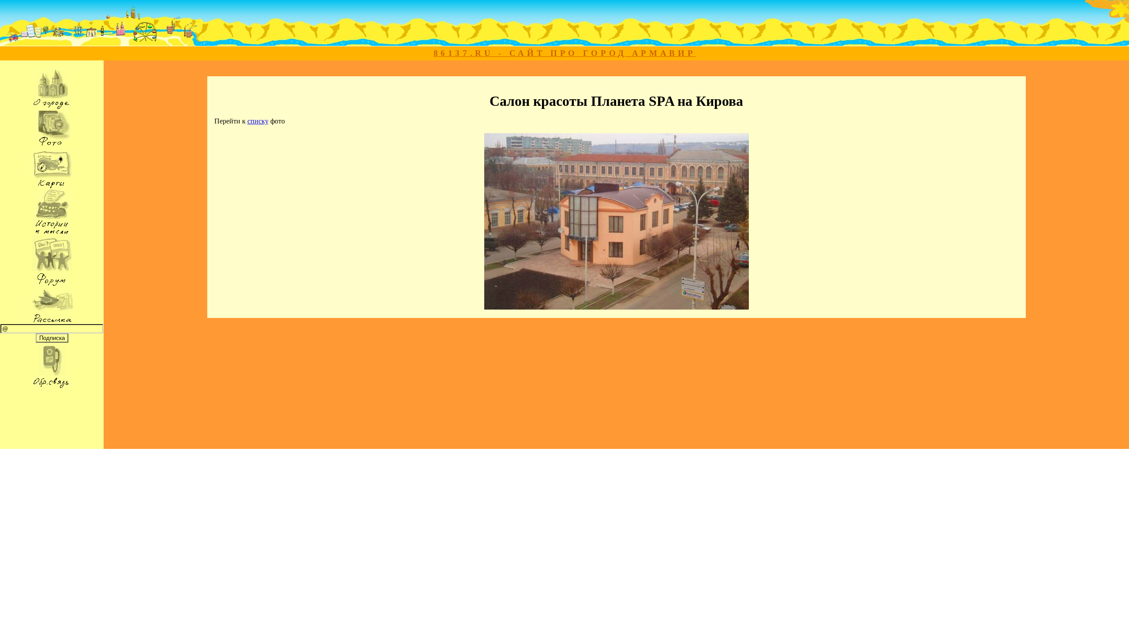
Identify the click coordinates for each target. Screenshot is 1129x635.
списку (258, 121)
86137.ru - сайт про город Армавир (565, 53)
